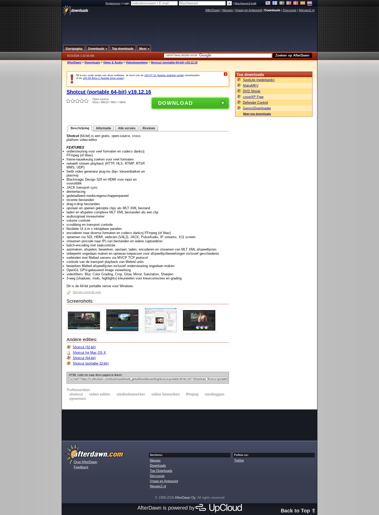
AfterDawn (212, 10)
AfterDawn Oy (185, 498)
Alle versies (127, 128)
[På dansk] (295, 3)
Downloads (92, 62)
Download (175, 103)
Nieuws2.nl (307, 10)
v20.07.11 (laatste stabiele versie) (164, 75)
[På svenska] (281, 3)
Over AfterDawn (85, 462)
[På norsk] (288, 3)
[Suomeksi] (275, 3)
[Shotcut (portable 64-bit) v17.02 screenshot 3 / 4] (162, 332)
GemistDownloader (257, 108)
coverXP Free (253, 97)
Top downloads (250, 74)
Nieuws (227, 10)
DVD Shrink (251, 91)
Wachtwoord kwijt (245, 3)
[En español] (302, 3)
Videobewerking (137, 62)
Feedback (81, 467)
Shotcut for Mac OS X (89, 353)
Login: (126, 3)
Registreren (112, 3)
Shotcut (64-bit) (84, 358)
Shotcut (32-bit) (84, 347)
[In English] (268, 3)
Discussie (289, 10)
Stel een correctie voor (87, 292)
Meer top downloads (257, 113)
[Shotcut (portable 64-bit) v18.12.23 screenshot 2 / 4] (123, 332)
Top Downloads (161, 471)
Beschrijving (80, 128)
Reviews (149, 128)
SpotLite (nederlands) (259, 80)
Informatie (103, 128)
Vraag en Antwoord (248, 10)
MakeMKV (251, 85)
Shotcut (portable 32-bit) (91, 363)
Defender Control (255, 102)
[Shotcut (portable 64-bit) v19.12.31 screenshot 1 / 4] (85, 332)
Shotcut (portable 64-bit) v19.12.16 (174, 62)
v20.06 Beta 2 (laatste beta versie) (103, 78)
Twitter (239, 460)
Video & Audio (113, 62)
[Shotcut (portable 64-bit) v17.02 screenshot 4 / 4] (200, 332)
